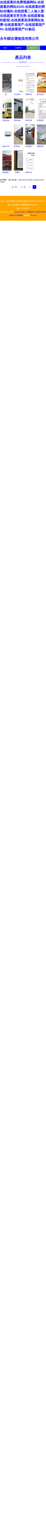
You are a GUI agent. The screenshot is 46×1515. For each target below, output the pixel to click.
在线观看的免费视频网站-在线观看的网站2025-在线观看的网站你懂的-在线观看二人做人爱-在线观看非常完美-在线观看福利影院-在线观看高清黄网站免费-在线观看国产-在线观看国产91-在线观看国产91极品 (22, 15)
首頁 (5, 48)
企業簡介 (18, 48)
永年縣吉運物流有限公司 (19, 38)
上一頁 (23, 187)
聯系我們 (7, 52)
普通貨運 (30, 212)
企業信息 (21, 52)
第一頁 (14, 187)
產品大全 (33, 48)
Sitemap (34, 215)
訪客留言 (36, 52)
